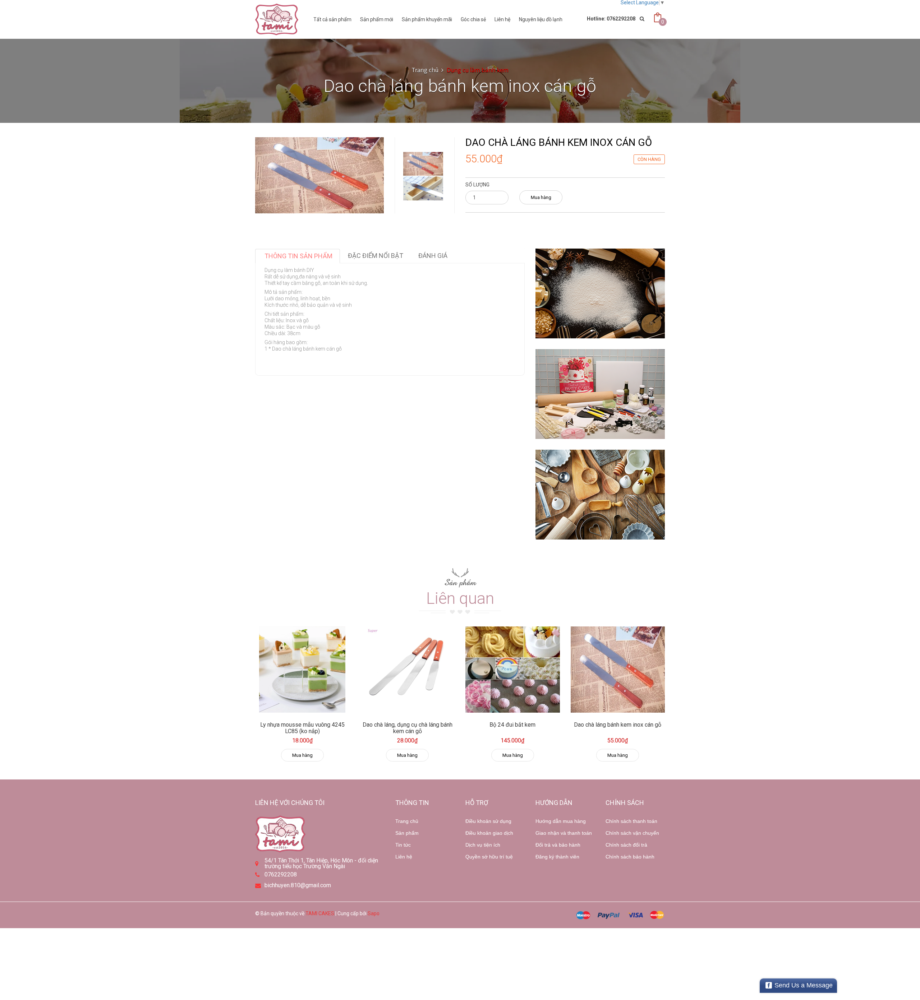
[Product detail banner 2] (600, 394)
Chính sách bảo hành (630, 857)
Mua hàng (541, 197)
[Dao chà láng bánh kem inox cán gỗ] (618, 669)
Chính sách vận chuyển (632, 833)
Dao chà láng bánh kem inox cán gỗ (617, 724)
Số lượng (477, 185)
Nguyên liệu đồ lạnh (540, 19)
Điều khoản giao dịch (489, 833)
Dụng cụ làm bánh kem (478, 70)
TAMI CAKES (319, 913)
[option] (423, 164)
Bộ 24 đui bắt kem (512, 724)
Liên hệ (403, 857)
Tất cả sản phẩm (332, 19)
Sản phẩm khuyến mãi (427, 19)
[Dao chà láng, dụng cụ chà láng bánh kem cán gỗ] (407, 669)
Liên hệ (502, 19)
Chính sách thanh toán (631, 821)
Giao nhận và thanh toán (563, 833)
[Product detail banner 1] (600, 293)
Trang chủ (425, 70)
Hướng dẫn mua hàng (560, 821)
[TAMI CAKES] (276, 19)
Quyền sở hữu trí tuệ (489, 857)
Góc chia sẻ (473, 19)
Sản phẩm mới (376, 19)
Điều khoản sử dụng (488, 821)
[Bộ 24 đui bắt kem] (512, 669)
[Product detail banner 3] (600, 495)
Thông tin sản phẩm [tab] (298, 256)
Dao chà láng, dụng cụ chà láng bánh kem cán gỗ (407, 728)
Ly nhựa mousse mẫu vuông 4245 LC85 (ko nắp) (302, 728)
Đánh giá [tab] (432, 255)
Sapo (374, 913)
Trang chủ (406, 821)
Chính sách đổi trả (626, 845)
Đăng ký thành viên (557, 857)
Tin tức (403, 845)
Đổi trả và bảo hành (557, 845)
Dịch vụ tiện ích (482, 845)
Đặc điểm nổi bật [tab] (375, 255)
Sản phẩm (407, 833)
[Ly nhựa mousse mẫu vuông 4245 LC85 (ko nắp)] (302, 669)
